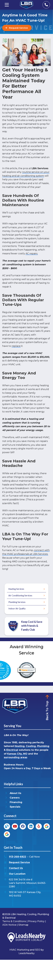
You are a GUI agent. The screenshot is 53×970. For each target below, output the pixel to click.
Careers (15, 797)
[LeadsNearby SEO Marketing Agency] (26, 937)
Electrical (12, 750)
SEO (37, 949)
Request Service (19, 862)
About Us (15, 793)
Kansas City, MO (17, 753)
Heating (20, 746)
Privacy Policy (36, 921)
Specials (15, 806)
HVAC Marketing (19, 949)
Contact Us (16, 868)
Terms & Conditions (14, 921)
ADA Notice (9, 924)
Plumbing (43, 746)
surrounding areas (15, 757)
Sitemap (23, 924)
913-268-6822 (17, 856)
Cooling (31, 746)
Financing (16, 802)
